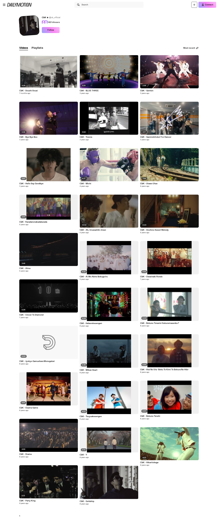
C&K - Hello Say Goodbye (31, 183)
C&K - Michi (85, 183)
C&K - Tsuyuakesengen (91, 416)
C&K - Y (83, 455)
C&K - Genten (146, 91)
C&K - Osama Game (28, 408)
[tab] (23, 48)
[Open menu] (4, 5)
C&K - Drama (25, 454)
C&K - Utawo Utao (148, 183)
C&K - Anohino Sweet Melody (154, 230)
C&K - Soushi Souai (28, 91)
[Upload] (194, 5)
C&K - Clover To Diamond (31, 315)
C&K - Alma (24, 268)
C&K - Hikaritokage (149, 462)
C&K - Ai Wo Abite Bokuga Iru (94, 277)
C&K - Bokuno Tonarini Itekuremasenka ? (159, 323)
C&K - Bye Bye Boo (28, 137)
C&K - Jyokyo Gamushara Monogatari (37, 361)
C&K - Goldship (87, 501)
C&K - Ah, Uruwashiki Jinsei (93, 230)
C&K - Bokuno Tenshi (150, 416)
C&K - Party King (27, 501)
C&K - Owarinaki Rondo (151, 277)
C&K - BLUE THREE (89, 91)
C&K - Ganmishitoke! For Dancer (155, 137)
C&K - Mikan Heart (88, 370)
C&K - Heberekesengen (91, 323)
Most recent (189, 48)
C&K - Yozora (86, 137)
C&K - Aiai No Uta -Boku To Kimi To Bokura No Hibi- (164, 369)
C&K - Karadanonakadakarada (33, 222)
